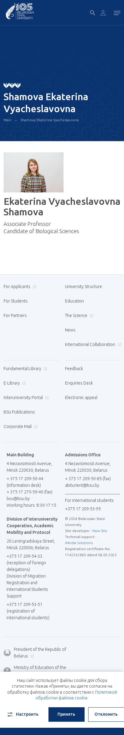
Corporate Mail (18, 426)
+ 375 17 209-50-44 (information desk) (25, 482)
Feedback (74, 368)
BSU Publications (19, 412)
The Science (76, 315)
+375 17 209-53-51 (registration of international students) (28, 611)
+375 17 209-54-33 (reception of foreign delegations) (26, 563)
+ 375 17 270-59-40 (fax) (29, 491)
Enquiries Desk (79, 383)
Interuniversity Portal (24, 397)
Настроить (27, 714)
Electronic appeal (81, 397)
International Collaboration (90, 344)
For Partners (15, 315)
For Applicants (17, 286)
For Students (16, 301)
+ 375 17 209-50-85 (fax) (88, 478)
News (70, 330)
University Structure (83, 286)
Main (7, 120)
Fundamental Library (23, 368)
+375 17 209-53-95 (83, 508)
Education (74, 301)
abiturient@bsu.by (82, 485)
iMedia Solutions (79, 543)
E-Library (12, 383)
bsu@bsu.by (18, 498)
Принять (66, 714)
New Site (99, 531)
